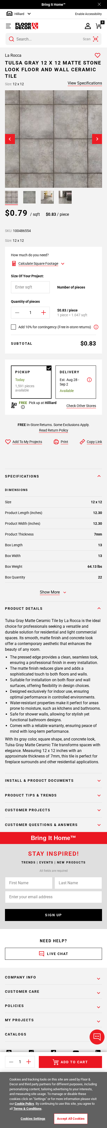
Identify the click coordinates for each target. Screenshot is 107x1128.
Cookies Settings (33, 1118)
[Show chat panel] (97, 1037)
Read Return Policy (53, 430)
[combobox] (53, 39)
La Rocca (13, 55)
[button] (10, 26)
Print (64, 442)
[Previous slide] (10, 139)
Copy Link (94, 442)
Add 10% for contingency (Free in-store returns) (54, 327)
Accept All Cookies (71, 1118)
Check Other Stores (81, 406)
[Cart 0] (98, 26)
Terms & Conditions (27, 1108)
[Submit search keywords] (11, 39)
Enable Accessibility (88, 14)
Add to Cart (74, 1062)
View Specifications (85, 83)
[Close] (99, 4)
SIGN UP (53, 915)
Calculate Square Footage (38, 264)
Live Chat (57, 954)
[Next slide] (97, 139)
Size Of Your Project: (27, 276)
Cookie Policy (24, 1104)
